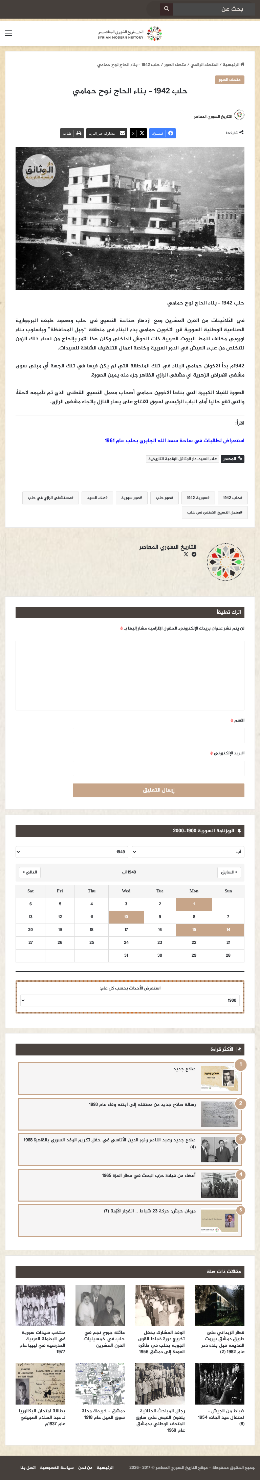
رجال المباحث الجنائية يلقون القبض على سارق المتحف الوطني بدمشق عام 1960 (160, 1420)
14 (228, 930)
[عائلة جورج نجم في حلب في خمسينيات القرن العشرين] (100, 1305)
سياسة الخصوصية (57, 1468)
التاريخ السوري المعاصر (213, 116)
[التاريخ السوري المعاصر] (130, 33)
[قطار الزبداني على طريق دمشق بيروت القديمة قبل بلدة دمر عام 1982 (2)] (220, 1305)
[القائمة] (8, 36)
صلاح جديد (184, 1069)
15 (194, 930)
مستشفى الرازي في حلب (49, 498)
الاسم (237, 720)
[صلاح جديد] (219, 1078)
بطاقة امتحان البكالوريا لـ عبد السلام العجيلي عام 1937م (42, 1417)
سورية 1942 (197, 498)
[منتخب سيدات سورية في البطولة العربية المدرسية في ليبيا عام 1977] (40, 1305)
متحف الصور (175, 65)
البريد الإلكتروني (227, 753)
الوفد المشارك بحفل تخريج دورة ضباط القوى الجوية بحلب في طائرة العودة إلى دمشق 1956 (161, 1342)
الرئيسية (231, 65)
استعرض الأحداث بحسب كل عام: (130, 988)
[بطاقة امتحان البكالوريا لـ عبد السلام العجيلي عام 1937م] (40, 1384)
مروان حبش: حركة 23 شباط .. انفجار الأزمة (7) (150, 1211)
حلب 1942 (231, 498)
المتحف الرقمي (204, 65)
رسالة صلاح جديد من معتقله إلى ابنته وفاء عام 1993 (142, 1105)
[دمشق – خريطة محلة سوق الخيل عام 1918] (100, 1384)
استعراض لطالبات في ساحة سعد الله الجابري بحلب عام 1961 (174, 441)
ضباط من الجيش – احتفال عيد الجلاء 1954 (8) (221, 1417)
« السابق (229, 872)
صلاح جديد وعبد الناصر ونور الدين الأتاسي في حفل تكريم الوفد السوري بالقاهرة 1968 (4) (110, 1143)
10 (126, 917)
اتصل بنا (28, 1468)
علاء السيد (96, 498)
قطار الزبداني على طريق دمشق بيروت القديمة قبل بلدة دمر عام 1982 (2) (222, 1342)
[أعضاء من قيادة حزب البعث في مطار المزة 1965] (219, 1185)
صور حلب (163, 498)
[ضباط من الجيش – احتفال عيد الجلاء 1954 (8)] (220, 1384)
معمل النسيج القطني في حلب (213, 512)
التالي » (30, 872)
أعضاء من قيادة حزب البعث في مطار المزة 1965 (149, 1176)
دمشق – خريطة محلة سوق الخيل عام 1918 (103, 1414)
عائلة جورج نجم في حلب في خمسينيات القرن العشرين (104, 1339)
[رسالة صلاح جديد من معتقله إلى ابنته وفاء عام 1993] (219, 1114)
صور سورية (130, 498)
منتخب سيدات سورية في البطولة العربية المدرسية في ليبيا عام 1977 (42, 1342)
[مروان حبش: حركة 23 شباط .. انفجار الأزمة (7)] (219, 1220)
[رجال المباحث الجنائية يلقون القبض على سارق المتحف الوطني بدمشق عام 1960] (160, 1384)
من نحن (85, 1468)
